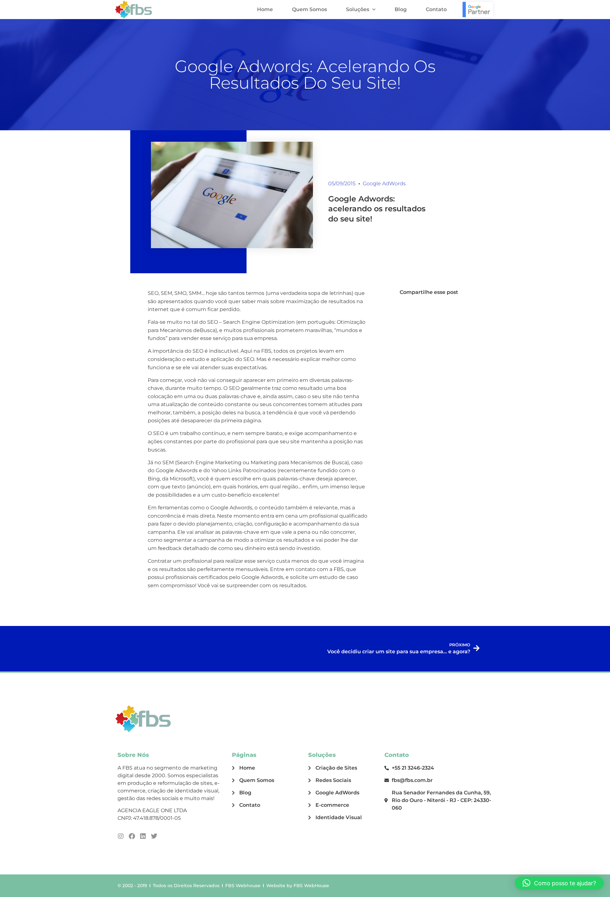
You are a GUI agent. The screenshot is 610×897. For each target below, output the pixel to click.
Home (265, 9)
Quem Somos (309, 9)
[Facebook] (132, 836)
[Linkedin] (143, 836)
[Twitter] (154, 836)
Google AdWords (384, 183)
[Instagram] (121, 836)
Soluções (357, 9)
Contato (436, 9)
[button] (559, 883)
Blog (401, 9)
